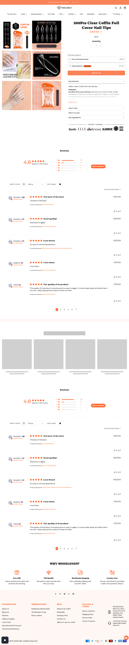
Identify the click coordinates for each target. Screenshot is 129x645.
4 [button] (68, 309)
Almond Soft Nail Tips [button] (48, 270)
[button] (96, 73)
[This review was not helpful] (118, 211)
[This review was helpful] (114, 211)
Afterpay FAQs (62, 615)
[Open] (5, 640)
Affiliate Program (8, 619)
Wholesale (61, 612)
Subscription (81, 66)
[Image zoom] (16, 35)
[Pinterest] (60, 594)
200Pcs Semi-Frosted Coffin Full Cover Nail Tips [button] (56, 248)
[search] (116, 8)
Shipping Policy (87, 614)
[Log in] (120, 8)
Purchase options (74, 55)
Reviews (5, 615)
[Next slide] (123, 2)
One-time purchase (80, 59)
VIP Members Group (38, 612)
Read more (73, 102)
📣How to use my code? (66, 622)
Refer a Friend (36, 615)
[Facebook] (55, 594)
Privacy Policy (87, 618)
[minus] (92, 45)
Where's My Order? (64, 609)
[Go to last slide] (5, 2)
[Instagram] (64, 594)
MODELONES (18, 641)
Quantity (96, 41)
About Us (5, 609)
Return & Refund (88, 611)
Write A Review (98, 166)
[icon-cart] (125, 8)
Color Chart (6, 622)
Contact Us (61, 619)
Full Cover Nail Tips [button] (48, 204)
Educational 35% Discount (11, 626)
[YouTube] (73, 594)
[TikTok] (69, 594)
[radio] (70, 59)
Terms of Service (88, 621)
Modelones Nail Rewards (40, 609)
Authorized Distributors (10, 629)
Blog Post (5, 612)
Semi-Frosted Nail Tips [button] (49, 226)
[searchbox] (15, 184)
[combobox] (35, 184)
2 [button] (60, 309)
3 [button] (64, 309)
